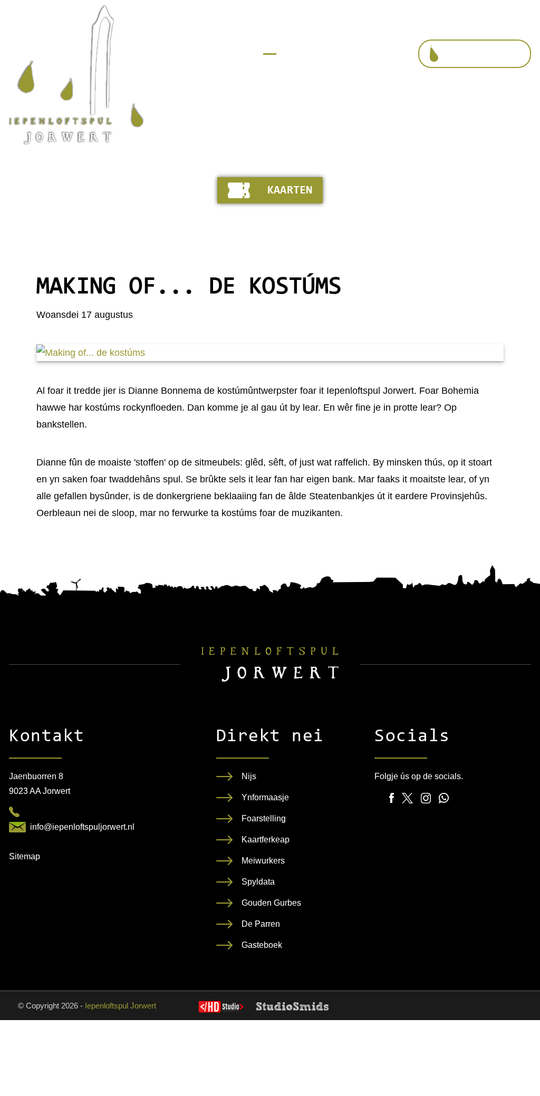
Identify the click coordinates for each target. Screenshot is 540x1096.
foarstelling (484, 54)
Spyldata (258, 881)
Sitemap (24, 856)
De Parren (261, 923)
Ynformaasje (265, 797)
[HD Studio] (220, 1008)
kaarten (289, 191)
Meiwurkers (263, 860)
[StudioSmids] (292, 1006)
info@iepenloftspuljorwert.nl (82, 826)
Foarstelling (264, 818)
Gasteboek (262, 944)
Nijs (249, 776)
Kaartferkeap (266, 839)
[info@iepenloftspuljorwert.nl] (17, 827)
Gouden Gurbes (271, 902)
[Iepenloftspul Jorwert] (76, 74)
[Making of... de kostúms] (270, 352)
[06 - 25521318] (14, 812)
